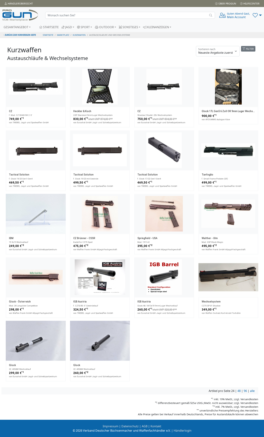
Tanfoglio (207, 174)
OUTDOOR (106, 27)
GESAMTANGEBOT (16, 27)
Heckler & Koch (82, 111)
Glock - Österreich (20, 301)
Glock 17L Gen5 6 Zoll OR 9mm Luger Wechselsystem (233, 111)
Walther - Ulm (210, 238)
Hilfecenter (251, 3)
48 (239, 391)
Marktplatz (63, 35)
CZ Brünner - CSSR (84, 238)
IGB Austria (80, 301)
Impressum (110, 426)
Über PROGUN (227, 3)
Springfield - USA (147, 238)
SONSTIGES (130, 27)
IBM (11, 238)
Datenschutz (130, 426)
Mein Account (238, 15)
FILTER (249, 48)
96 (245, 391)
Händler (20, 3)
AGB (144, 426)
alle (252, 391)
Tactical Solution (19, 174)
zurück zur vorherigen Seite (20, 35)
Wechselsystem (211, 301)
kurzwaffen (79, 35)
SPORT (85, 27)
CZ (10, 111)
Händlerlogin (182, 431)
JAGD (68, 27)
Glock (12, 365)
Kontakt (155, 426)
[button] (257, 15)
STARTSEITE (50, 27)
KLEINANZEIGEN (157, 27)
